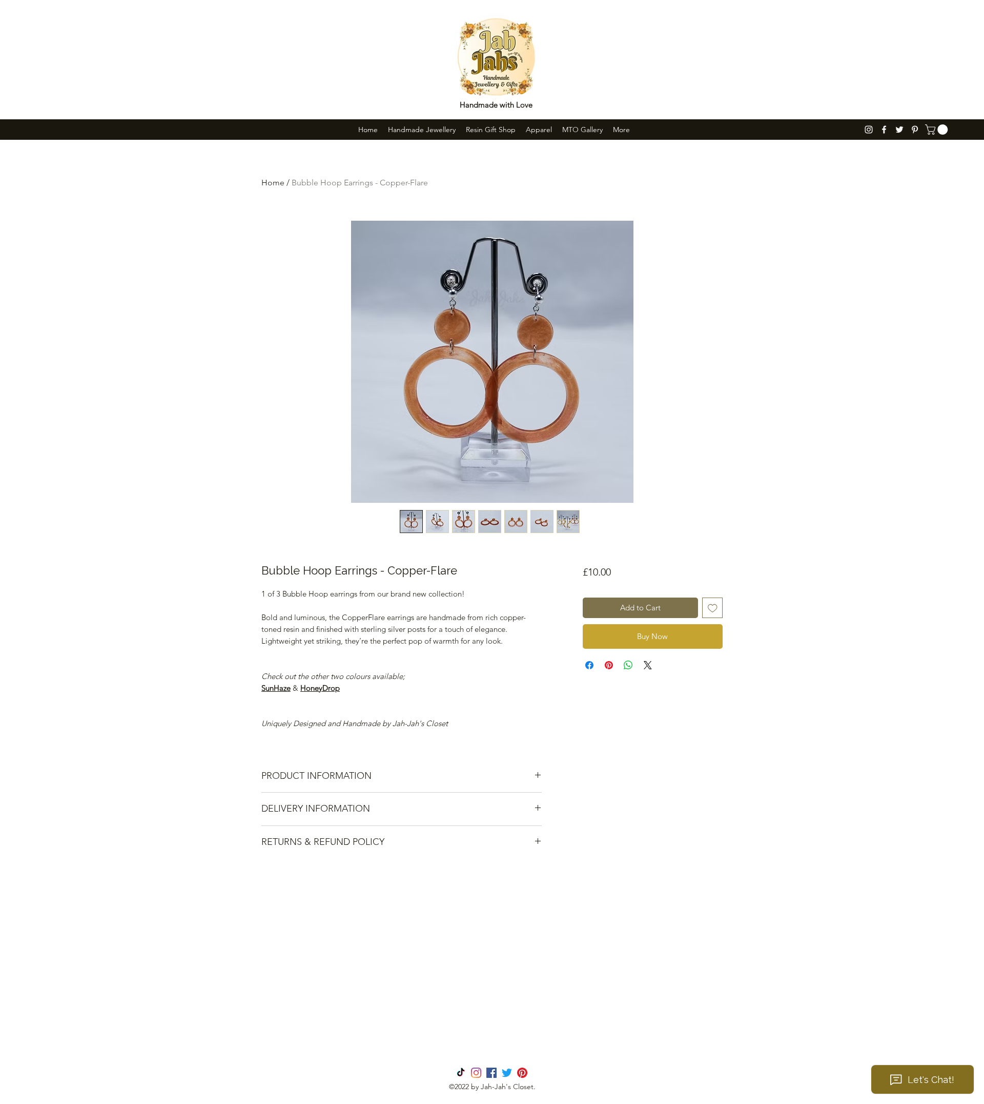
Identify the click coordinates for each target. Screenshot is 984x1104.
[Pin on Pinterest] (609, 665)
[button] (937, 129)
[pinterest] (915, 129)
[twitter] (899, 129)
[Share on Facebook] (589, 665)
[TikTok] (461, 1073)
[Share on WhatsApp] (628, 665)
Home (272, 182)
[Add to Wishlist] (712, 608)
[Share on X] (648, 665)
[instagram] (869, 129)
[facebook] (884, 129)
